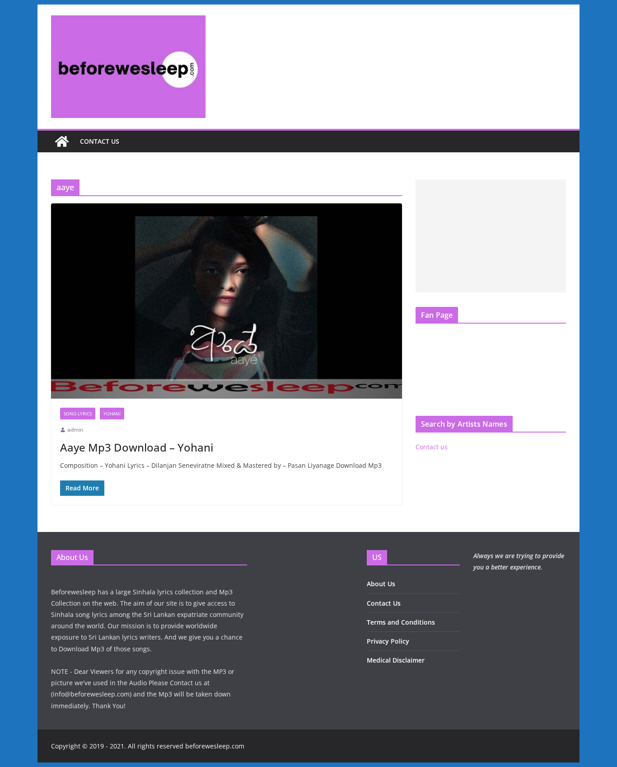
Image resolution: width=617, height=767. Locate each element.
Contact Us (384, 603)
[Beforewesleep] (62, 141)
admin (75, 429)
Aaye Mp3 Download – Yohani (136, 447)
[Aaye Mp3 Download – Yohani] (226, 301)
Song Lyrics (78, 413)
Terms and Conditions (401, 622)
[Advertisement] (491, 235)
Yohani (112, 413)
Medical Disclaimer (396, 660)
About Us (381, 583)
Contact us (99, 141)
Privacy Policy (388, 641)
